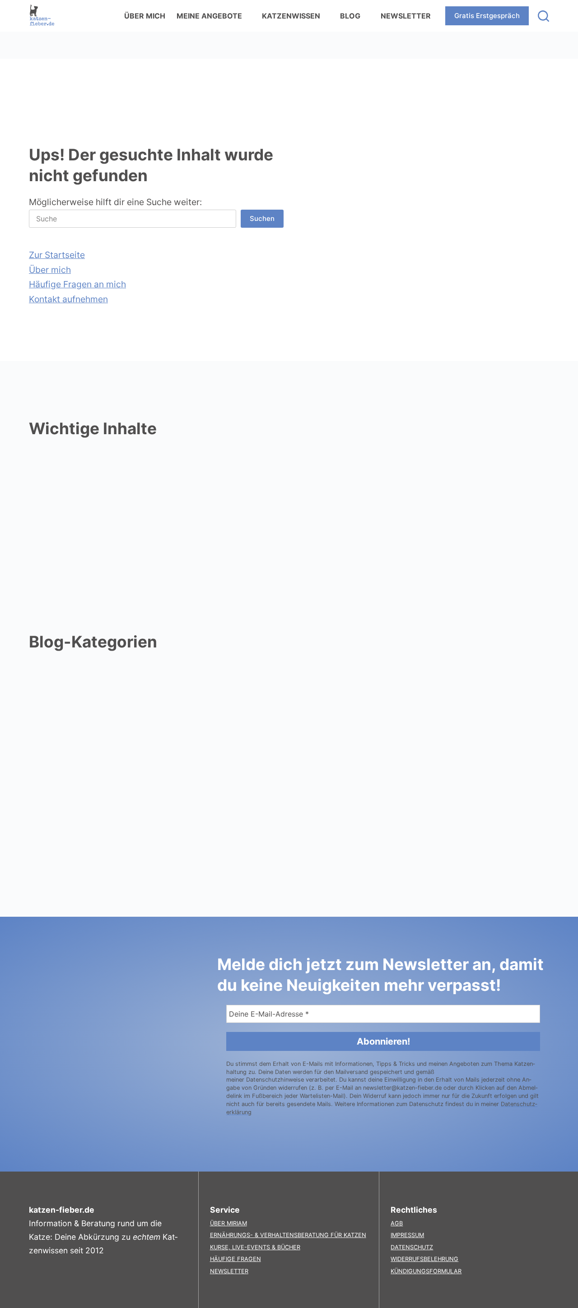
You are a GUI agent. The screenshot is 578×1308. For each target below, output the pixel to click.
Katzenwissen (291, 15)
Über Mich (144, 15)
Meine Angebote (209, 15)
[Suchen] (543, 16)
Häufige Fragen (235, 1259)
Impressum (407, 1235)
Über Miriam (228, 1223)
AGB (397, 1223)
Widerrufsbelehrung (424, 1259)
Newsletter (406, 15)
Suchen (262, 218)
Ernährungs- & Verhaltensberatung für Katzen (288, 1235)
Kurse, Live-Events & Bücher (255, 1247)
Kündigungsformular (426, 1271)
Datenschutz (412, 1247)
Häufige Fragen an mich (77, 284)
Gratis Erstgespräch (487, 15)
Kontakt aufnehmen (68, 299)
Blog (350, 15)
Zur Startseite (57, 254)
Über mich (50, 269)
